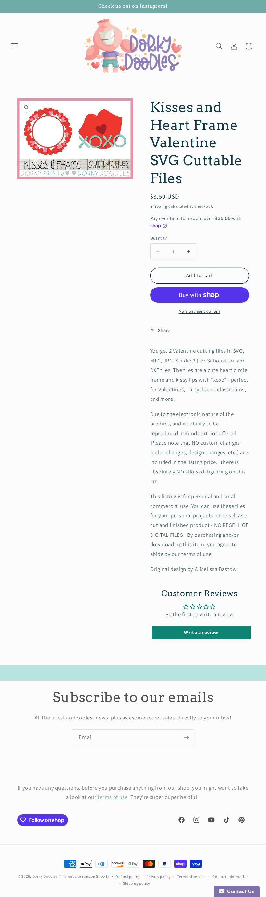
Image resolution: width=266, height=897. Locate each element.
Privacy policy (158, 876)
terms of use (111, 797)
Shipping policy (136, 883)
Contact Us (239, 891)
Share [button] (164, 330)
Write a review (201, 632)
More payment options (200, 311)
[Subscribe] (186, 737)
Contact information (230, 876)
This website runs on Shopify (84, 876)
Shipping (158, 206)
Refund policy (128, 876)
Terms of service (191, 876)
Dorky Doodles (45, 876)
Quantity (158, 238)
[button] (14, 46)
